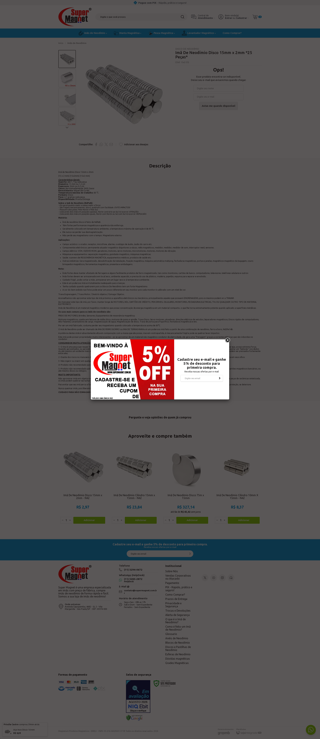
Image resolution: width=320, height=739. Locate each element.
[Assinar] (219, 378)
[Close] (227, 340)
